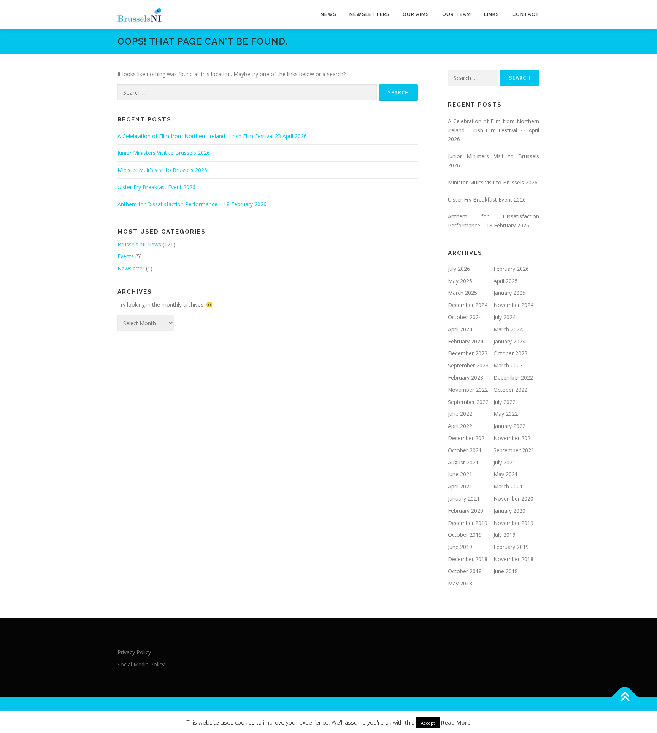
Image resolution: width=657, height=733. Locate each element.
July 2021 (505, 462)
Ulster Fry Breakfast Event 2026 (156, 187)
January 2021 (464, 498)
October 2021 (465, 450)
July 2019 (505, 534)
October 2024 (465, 317)
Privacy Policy (134, 652)
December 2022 (513, 377)
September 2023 (468, 365)
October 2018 (465, 571)
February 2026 (511, 268)
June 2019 (460, 546)
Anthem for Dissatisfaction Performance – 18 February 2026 (192, 204)
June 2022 (460, 413)
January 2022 (509, 425)
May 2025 (460, 281)
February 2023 (465, 377)
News (328, 14)
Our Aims (416, 14)
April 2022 (460, 425)
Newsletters (369, 14)
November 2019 (513, 522)
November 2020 (513, 498)
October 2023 (510, 353)
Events (125, 256)
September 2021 (514, 450)
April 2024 (460, 329)
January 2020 (509, 510)
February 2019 (511, 546)
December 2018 (467, 559)
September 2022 (468, 401)
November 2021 (513, 438)
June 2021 (460, 474)
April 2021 (460, 486)
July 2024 (505, 317)
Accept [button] (428, 723)
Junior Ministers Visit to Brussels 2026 (163, 152)
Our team (456, 14)
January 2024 (509, 341)
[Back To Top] (624, 697)
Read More (456, 722)
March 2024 (508, 329)
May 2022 (506, 413)
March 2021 (508, 486)
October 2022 (510, 389)
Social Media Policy (141, 664)
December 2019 (467, 522)
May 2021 (506, 474)
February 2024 (465, 341)
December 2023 (467, 353)
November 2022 (468, 389)
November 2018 (513, 559)
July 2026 (459, 268)
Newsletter (130, 268)
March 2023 (508, 365)
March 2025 (462, 292)
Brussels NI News (139, 244)
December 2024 (467, 304)
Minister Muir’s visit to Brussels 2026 (162, 169)
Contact (526, 14)
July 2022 (505, 401)
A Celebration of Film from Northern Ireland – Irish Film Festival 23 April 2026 (212, 136)
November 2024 (513, 304)
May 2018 (460, 583)
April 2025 (506, 281)
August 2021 (463, 462)
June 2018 (506, 571)
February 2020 (465, 510)
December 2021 (467, 438)
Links (491, 14)
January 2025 (509, 292)
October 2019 (465, 534)
